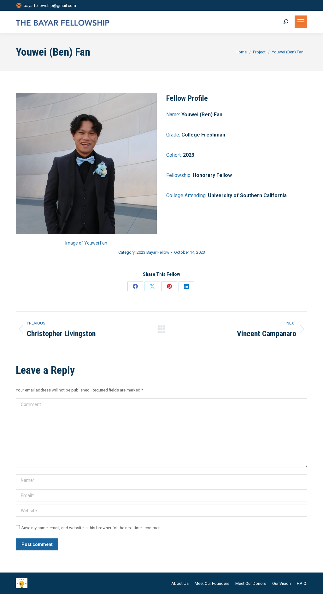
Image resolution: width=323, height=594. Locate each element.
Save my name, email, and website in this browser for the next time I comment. (92, 527)
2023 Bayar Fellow (153, 252)
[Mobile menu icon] (301, 21)
